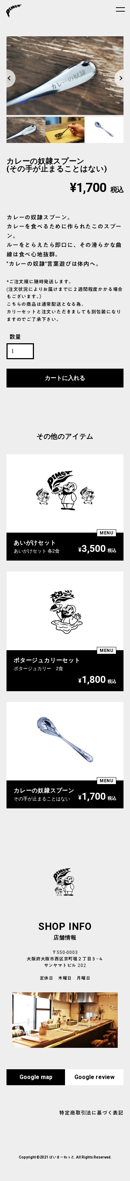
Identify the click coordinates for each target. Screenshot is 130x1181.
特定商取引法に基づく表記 (91, 1113)
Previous (10, 70)
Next (120, 70)
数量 (15, 337)
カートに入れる (65, 378)
